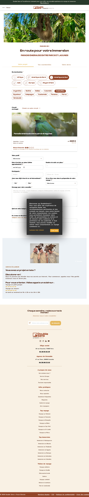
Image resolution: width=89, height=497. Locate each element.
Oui (16, 183)
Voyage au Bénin (45, 423)
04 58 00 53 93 (11, 290)
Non (29, 183)
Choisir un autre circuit (30, 108)
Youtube (49, 341)
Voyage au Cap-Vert (44, 426)
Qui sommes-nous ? (44, 373)
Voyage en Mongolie (44, 420)
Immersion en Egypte (45, 450)
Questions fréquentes (44, 397)
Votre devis (66, 64)
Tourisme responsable (44, 383)
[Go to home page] (43, 7)
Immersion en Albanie (44, 444)
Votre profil (15, 155)
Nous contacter (44, 390)
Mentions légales (44, 494)
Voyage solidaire (45, 467)
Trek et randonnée (44, 486)
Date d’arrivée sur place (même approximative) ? (22, 163)
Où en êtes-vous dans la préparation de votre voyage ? (60, 179)
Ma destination (17, 72)
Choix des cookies (82, 494)
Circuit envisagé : (15, 108)
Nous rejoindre (44, 394)
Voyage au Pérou (44, 433)
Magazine (44, 400)
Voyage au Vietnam (44, 414)
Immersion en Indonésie (44, 456)
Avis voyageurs (44, 406)
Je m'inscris (56, 323)
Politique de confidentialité (65, 494)
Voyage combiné (44, 479)
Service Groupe (44, 376)
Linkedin (46, 341)
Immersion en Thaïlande (44, 447)
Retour (8, 7)
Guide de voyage (44, 403)
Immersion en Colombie (44, 459)
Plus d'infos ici (44, 3)
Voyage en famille (44, 470)
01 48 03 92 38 (11, 287)
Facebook (43, 341)
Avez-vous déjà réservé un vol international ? (26, 178)
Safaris (44, 476)
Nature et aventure (44, 483)
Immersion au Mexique (44, 453)
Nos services (44, 379)
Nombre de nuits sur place (54, 162)
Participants (16, 171)
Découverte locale (44, 473)
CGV (52, 494)
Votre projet (22, 64)
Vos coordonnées (44, 64)
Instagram (40, 341)
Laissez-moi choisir (36, 230)
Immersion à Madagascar (44, 440)
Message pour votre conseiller (21, 187)
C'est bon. (54, 230)
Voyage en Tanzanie (44, 417)
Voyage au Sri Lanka (44, 429)
